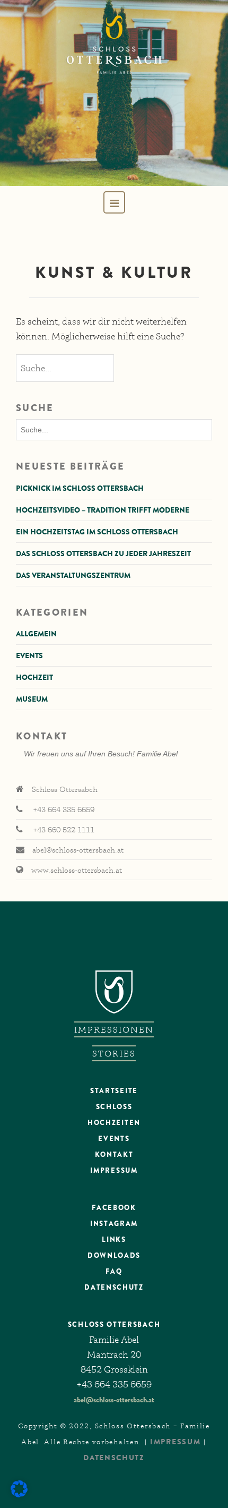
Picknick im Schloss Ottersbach (80, 488)
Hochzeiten (114, 1123)
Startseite (114, 1091)
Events (29, 655)
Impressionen (114, 1029)
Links (114, 1239)
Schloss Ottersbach (114, 1324)
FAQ (114, 1271)
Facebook (114, 1208)
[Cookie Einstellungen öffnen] (19, 1494)
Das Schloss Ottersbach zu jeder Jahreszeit (103, 553)
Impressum (113, 1170)
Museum (32, 699)
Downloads (114, 1255)
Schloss (114, 1107)
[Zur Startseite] (114, 93)
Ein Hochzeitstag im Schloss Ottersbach (97, 531)
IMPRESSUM (175, 1441)
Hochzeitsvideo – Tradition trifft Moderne (102, 510)
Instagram (114, 1224)
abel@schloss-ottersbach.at (114, 1399)
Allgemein (36, 633)
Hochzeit (34, 677)
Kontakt (114, 1154)
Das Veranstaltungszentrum (73, 575)
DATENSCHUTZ (114, 1287)
